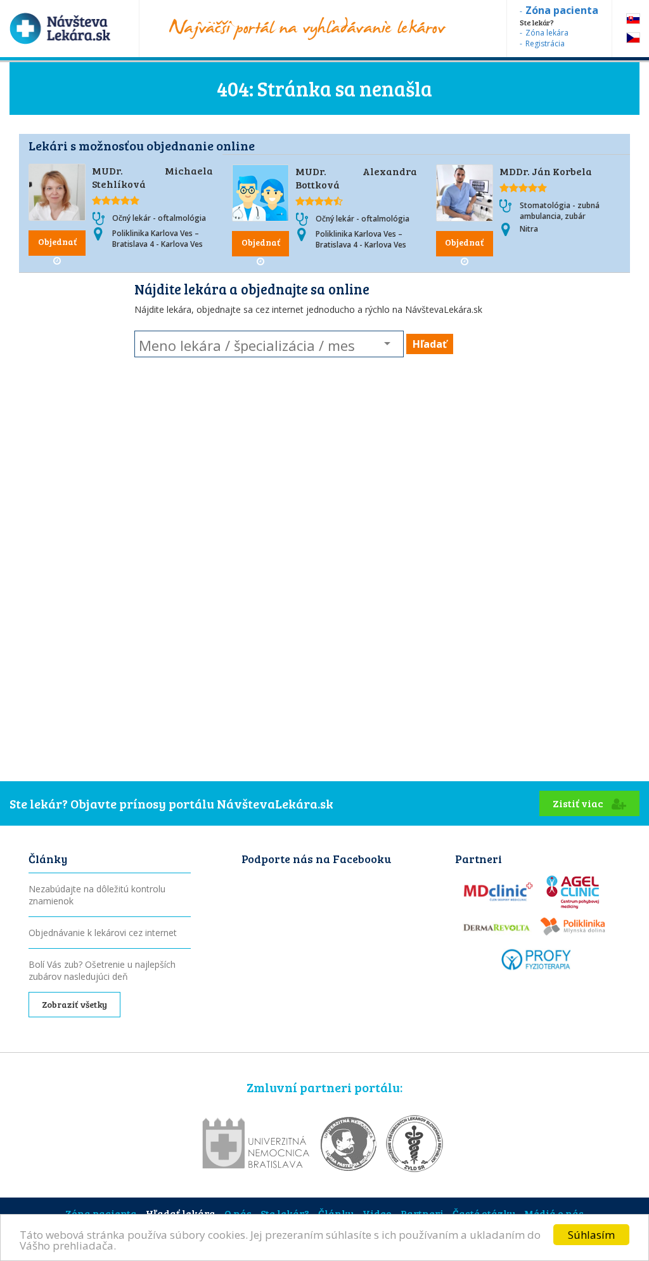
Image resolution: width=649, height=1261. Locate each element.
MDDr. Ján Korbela (545, 171)
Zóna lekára (547, 32)
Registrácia (545, 43)
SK (633, 18)
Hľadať (430, 344)
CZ (633, 37)
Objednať (57, 241)
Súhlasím (591, 1234)
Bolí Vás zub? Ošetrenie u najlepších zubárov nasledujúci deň (102, 970)
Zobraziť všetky (74, 1004)
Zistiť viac (579, 803)
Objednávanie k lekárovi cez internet (103, 933)
